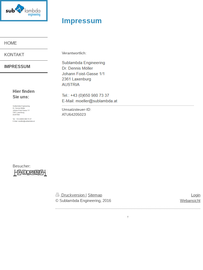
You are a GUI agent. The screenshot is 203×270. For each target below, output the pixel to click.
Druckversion (73, 195)
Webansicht (190, 200)
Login (195, 195)
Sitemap (95, 195)
